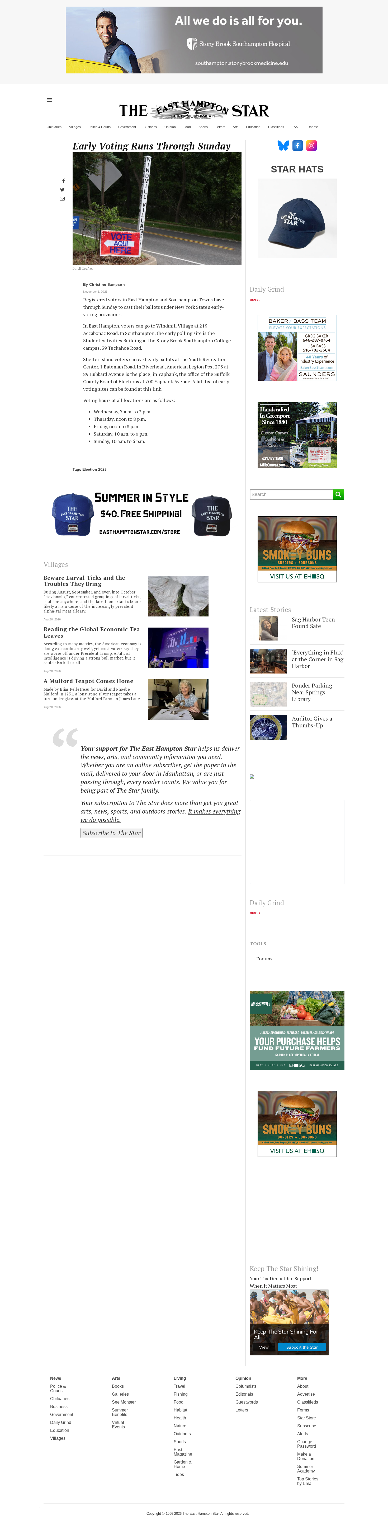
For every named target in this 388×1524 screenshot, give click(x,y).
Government (127, 127)
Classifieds (276, 127)
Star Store (306, 1418)
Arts (235, 127)
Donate (312, 127)
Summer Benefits (120, 1412)
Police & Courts (99, 127)
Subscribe (306, 1426)
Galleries (120, 1394)
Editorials (244, 1394)
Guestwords (246, 1402)
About (302, 1386)
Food (187, 127)
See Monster (124, 1402)
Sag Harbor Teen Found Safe (313, 622)
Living (180, 1378)
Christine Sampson (107, 284)
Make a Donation (305, 1456)
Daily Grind (60, 1422)
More (302, 1378)
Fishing (181, 1394)
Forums (264, 958)
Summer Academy (306, 1468)
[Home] (194, 109)
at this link (149, 389)
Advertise (306, 1394)
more (254, 299)
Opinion (170, 127)
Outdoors (182, 1434)
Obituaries (54, 127)
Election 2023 (94, 469)
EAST (296, 127)
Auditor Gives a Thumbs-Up (312, 721)
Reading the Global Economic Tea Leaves (92, 632)
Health (180, 1418)
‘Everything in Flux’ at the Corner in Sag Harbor (318, 659)
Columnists (246, 1386)
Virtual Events (118, 1424)
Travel (179, 1386)
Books (118, 1386)
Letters (220, 127)
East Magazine (183, 1451)
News (55, 1378)
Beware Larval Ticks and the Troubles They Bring (84, 581)
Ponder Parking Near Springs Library (312, 692)
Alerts (302, 1434)
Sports (203, 127)
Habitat (180, 1410)
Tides (179, 1474)
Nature (180, 1426)
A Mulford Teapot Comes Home (88, 681)
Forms (303, 1410)
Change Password (306, 1443)
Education (253, 127)
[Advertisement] (297, 1215)
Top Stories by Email (307, 1481)
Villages (75, 127)
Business (150, 127)
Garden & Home (183, 1464)
